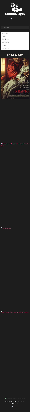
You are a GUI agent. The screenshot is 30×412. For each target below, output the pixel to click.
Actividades (5, 42)
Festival (4, 45)
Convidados (5, 39)
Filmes (3, 36)
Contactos (5, 48)
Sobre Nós (5, 33)
